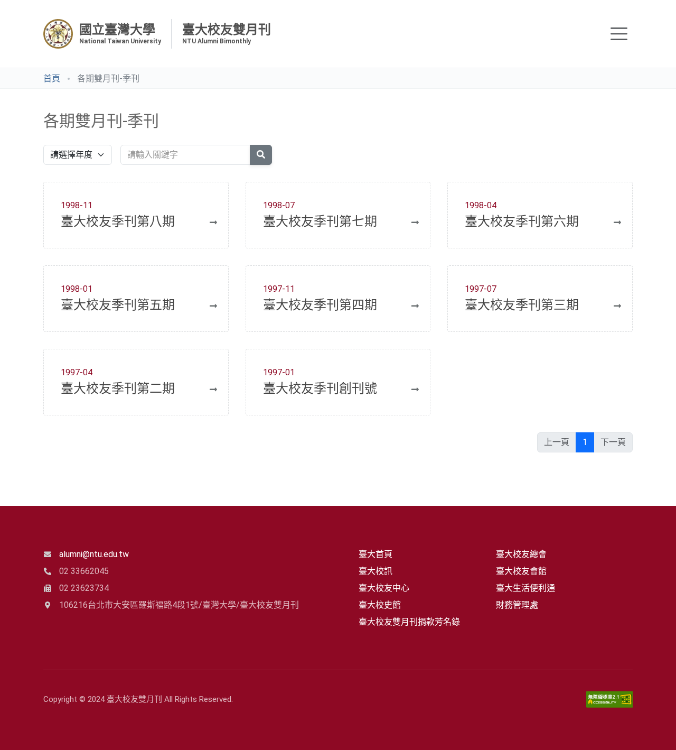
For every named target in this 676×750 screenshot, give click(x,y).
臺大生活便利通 (525, 588)
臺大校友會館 (521, 571)
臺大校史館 (380, 605)
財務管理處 (517, 605)
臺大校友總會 (521, 554)
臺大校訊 (375, 571)
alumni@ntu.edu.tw (94, 554)
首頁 (51, 78)
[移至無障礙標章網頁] (609, 699)
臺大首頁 (375, 554)
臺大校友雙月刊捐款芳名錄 (409, 622)
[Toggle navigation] (619, 34)
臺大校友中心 (384, 588)
